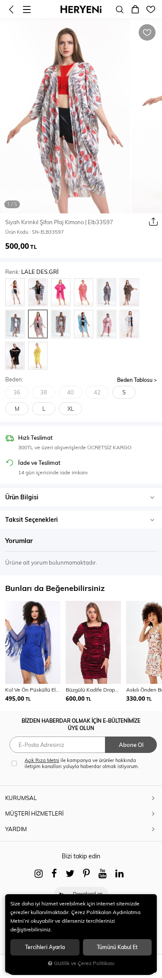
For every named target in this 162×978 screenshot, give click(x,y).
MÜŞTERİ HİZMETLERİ (34, 813)
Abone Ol (131, 744)
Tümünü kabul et (117, 947)
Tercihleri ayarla (45, 947)
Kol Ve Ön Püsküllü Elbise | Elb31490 (32, 689)
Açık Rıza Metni (42, 760)
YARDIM (16, 829)
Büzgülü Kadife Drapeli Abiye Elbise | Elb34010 (93, 689)
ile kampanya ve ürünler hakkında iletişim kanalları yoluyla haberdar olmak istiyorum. (82, 763)
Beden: (14, 379)
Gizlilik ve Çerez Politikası (84, 963)
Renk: (32, 272)
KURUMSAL (21, 797)
